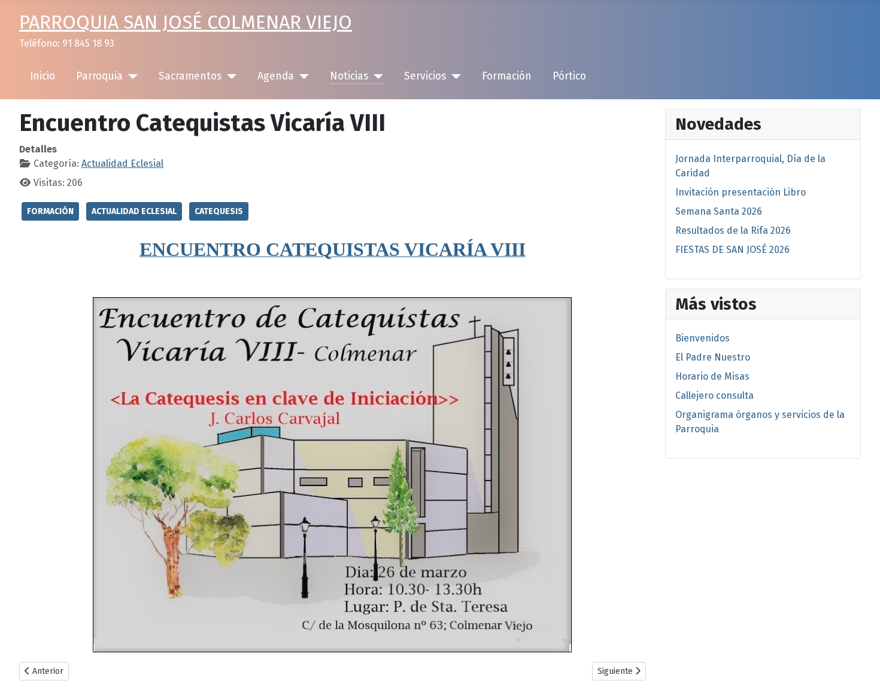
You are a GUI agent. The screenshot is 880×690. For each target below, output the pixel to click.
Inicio (42, 76)
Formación (507, 76)
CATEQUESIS (219, 211)
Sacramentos (190, 76)
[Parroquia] (130, 76)
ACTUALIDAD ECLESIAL (134, 211)
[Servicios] (453, 76)
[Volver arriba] (859, 667)
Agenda (275, 76)
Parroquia (99, 76)
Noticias (349, 76)
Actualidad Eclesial (122, 163)
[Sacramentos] (228, 76)
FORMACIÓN (50, 211)
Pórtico (569, 76)
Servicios (425, 76)
